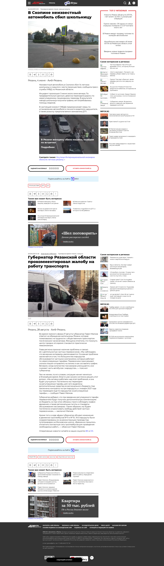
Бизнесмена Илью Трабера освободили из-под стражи (119, 315)
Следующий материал (64, 560)
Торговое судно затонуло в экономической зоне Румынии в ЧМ (121, 115)
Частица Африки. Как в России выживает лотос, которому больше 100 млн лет (122, 66)
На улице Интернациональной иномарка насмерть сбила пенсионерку (48, 217)
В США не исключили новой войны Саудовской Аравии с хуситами (121, 337)
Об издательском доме (90, 525)
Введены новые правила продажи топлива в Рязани (118, 52)
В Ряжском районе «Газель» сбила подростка (82, 202)
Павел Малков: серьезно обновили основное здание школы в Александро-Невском (48, 489)
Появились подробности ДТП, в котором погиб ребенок (84, 209)
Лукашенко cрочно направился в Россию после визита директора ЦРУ (122, 322)
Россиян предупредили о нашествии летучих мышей (122, 144)
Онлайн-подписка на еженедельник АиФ (57, 527)
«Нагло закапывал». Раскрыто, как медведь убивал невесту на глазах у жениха (122, 73)
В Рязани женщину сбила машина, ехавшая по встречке (67, 141)
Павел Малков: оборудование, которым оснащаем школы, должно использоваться (48, 481)
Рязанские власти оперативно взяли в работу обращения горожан (83, 474)
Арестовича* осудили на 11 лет (119, 121)
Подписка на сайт (80, 527)
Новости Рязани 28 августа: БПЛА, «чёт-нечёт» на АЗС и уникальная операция (118, 17)
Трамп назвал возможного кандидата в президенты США (122, 137)
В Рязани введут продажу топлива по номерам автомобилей (118, 34)
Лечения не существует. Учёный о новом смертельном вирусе (121, 258)
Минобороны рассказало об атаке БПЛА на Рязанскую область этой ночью (118, 43)
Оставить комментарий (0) (82, 168)
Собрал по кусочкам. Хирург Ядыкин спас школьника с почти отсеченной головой (123, 96)
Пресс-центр (105, 525)
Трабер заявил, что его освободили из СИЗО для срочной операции (121, 307)
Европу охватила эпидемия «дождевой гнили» (118, 330)
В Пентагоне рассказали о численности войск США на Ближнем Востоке (119, 130)
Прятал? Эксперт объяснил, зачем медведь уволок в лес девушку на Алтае (122, 81)
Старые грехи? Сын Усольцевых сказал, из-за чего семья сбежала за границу (122, 281)
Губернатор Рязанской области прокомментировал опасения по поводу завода (49, 474)
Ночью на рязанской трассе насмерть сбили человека (47, 209)
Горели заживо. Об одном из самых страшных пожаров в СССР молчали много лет (118, 26)
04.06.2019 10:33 (33, 9)
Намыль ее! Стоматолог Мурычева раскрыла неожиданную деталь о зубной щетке (122, 288)
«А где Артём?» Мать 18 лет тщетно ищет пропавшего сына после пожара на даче (122, 296)
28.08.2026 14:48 (33, 254)
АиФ (29, 318)
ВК (87, 431)
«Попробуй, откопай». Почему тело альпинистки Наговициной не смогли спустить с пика (122, 274)
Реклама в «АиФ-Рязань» (70, 525)
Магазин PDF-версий (119, 525)
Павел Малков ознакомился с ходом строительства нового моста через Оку (83, 481)
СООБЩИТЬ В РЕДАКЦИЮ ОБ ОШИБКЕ (102, 527)
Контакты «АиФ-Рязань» (51, 525)
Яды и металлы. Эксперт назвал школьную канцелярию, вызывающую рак (121, 266)
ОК (91, 431)
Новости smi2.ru (35, 247)
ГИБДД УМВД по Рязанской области (41, 69)
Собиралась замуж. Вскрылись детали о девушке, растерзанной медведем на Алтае (121, 103)
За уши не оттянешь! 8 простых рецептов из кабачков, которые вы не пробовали (123, 88)
